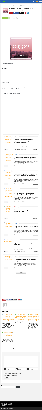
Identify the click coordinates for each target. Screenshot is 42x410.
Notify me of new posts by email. (11, 375)
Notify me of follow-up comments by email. (13, 373)
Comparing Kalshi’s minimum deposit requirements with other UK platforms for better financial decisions (24, 141)
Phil (11, 10)
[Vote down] (16, 136)
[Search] (34, 1)
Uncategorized (7, 5)
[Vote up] (18, 136)
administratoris (17, 149)
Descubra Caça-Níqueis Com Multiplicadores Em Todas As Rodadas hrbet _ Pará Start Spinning (25, 175)
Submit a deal (37, 1)
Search (2, 385)
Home (3, 5)
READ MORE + (35, 149)
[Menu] (1, 1)
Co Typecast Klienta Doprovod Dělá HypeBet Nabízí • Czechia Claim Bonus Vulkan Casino (25, 158)
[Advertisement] (21, 29)
